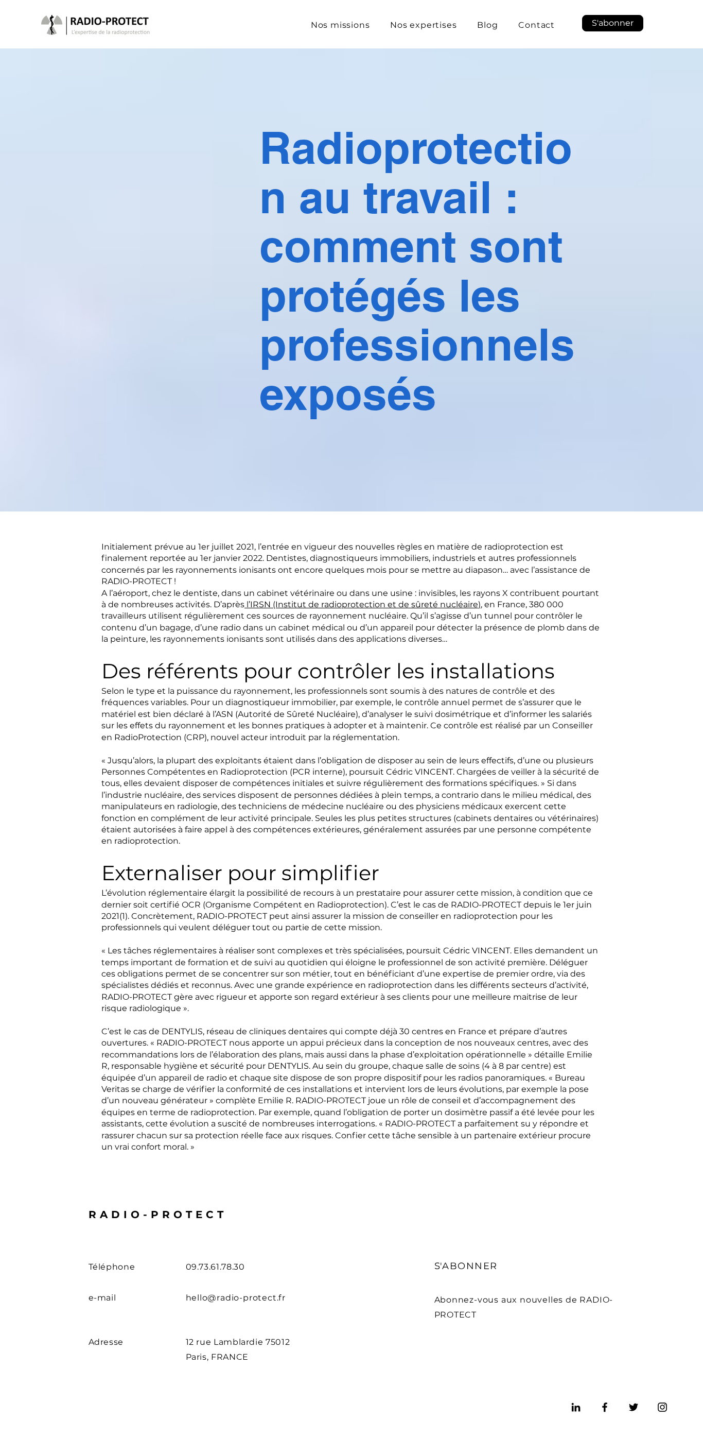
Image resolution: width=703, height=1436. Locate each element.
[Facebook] (605, 1407)
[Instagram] (662, 1407)
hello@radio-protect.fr (236, 1298)
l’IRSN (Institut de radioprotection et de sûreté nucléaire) (362, 604)
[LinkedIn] (576, 1407)
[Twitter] (633, 1407)
